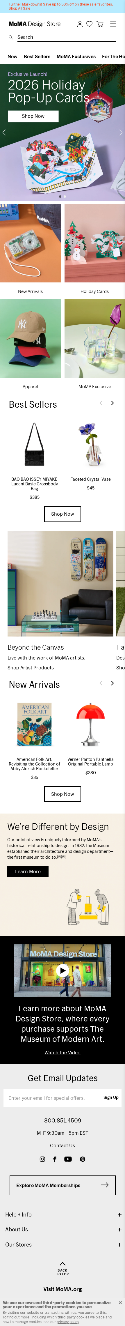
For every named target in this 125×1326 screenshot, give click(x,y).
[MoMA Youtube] (68, 1160)
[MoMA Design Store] (35, 24)
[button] (101, 403)
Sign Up (111, 1098)
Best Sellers (37, 56)
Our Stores (18, 1244)
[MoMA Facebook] (55, 1160)
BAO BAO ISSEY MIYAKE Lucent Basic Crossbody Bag (34, 484)
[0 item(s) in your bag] (100, 24)
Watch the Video (62, 1053)
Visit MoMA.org (62, 1289)
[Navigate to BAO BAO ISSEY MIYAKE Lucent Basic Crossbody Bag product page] (34, 444)
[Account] (80, 23)
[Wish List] (89, 23)
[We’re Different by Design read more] (62, 875)
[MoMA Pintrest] (83, 1160)
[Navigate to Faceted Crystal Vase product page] (90, 444)
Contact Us (62, 1145)
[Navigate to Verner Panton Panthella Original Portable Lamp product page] (90, 724)
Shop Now (62, 514)
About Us (16, 1229)
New (12, 56)
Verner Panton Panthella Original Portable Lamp (90, 761)
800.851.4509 (62, 1120)
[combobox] (66, 37)
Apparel (30, 386)
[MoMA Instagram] (42, 1160)
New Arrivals (30, 291)
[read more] (62, 132)
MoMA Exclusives (76, 56)
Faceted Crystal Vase (90, 479)
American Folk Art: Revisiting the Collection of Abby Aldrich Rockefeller (34, 764)
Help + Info (18, 1214)
